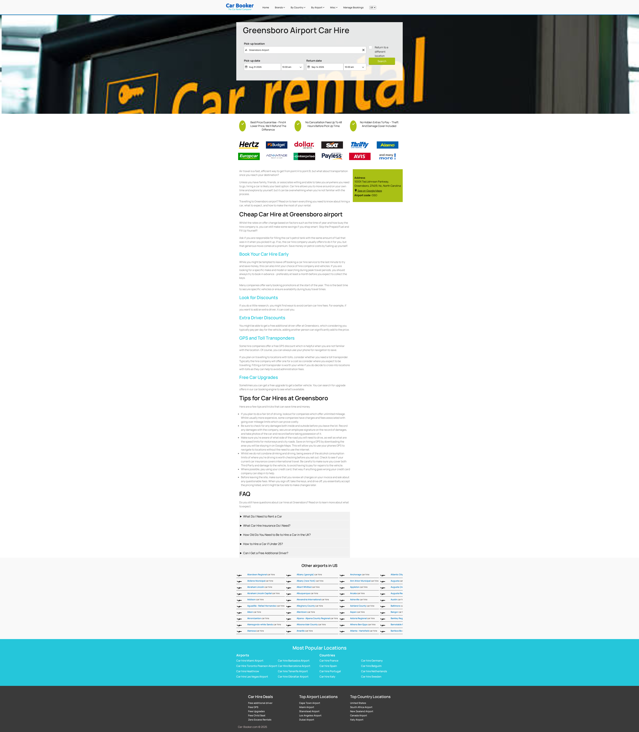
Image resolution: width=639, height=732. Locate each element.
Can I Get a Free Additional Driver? (265, 553)
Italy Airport (356, 719)
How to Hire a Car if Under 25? (263, 544)
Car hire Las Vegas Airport (252, 676)
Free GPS (253, 707)
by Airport (317, 7)
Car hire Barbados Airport (294, 660)
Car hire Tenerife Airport (293, 671)
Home (265, 7)
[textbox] (305, 50)
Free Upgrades (256, 711)
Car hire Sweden (371, 676)
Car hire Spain (328, 666)
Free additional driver (260, 703)
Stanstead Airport (309, 711)
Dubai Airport (306, 719)
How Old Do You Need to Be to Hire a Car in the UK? (277, 535)
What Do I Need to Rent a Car (262, 516)
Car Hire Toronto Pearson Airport (256, 666)
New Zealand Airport (361, 711)
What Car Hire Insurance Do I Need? (266, 525)
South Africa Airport (361, 707)
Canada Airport (358, 715)
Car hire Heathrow (247, 671)
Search (382, 61)
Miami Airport (306, 707)
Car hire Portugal (330, 671)
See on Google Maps (370, 191)
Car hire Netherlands (374, 671)
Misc (333, 7)
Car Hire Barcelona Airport (294, 666)
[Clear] (363, 50)
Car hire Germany (372, 660)
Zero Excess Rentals (259, 719)
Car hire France (329, 660)
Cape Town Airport (309, 703)
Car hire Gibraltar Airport (293, 676)
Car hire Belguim (371, 666)
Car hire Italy (327, 676)
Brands (279, 7)
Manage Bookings (353, 7)
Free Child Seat (256, 715)
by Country (297, 7)
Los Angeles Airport (310, 715)
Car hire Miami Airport (249, 660)
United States (358, 703)
